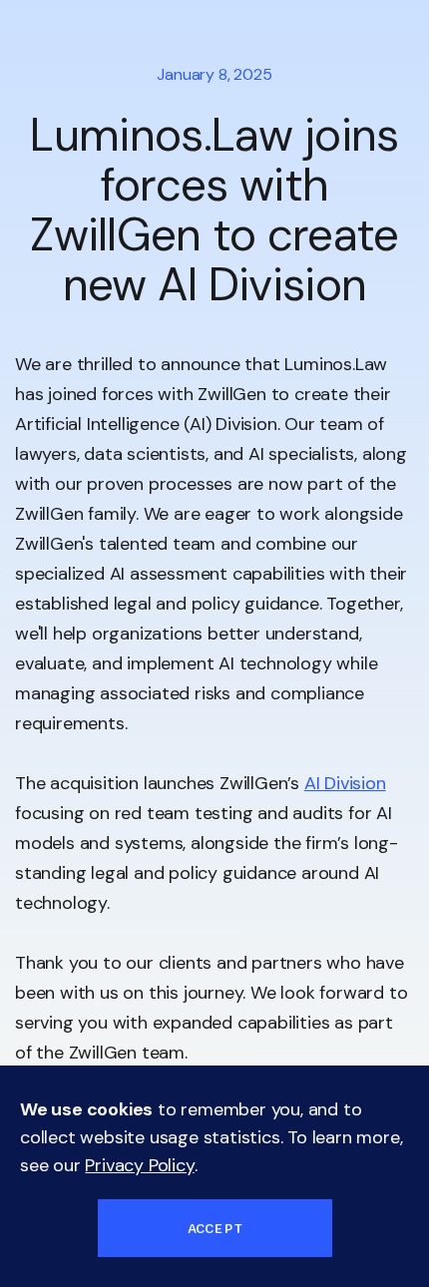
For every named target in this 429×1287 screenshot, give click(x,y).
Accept (215, 1228)
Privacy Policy (139, 1165)
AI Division (345, 783)
